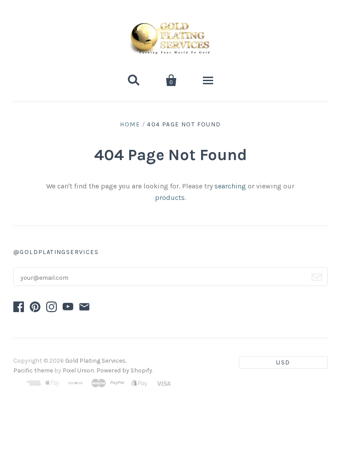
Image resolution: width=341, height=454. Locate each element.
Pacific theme (33, 370)
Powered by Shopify (124, 370)
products (170, 197)
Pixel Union (78, 370)
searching (230, 186)
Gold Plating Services (95, 360)
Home (130, 124)
